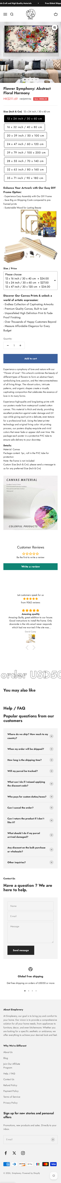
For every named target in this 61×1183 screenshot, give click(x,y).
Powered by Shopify (31, 1173)
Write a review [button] (30, 566)
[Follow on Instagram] (23, 1153)
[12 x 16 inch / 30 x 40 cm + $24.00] (29, 279)
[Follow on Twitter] (14, 1153)
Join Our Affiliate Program (11, 1065)
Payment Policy (10, 1091)
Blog (5, 1058)
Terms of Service (11, 1096)
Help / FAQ (9, 1073)
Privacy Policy (10, 1102)
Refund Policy (10, 1085)
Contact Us (8, 1079)
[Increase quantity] (20, 345)
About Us (8, 1052)
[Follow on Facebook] (5, 1153)
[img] (30, 599)
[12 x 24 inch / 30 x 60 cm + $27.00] (29, 283)
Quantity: (7, 338)
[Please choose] (29, 274)
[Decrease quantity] (8, 345)
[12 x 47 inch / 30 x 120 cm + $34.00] (29, 287)
